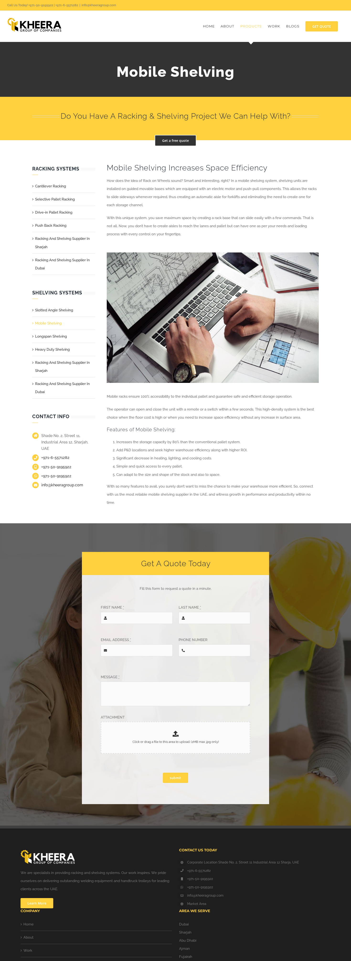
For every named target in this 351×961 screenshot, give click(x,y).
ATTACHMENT (113, 717)
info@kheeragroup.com (99, 5)
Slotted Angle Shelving (54, 310)
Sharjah (185, 932)
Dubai (184, 924)
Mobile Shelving (48, 323)
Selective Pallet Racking (55, 199)
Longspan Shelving (51, 336)
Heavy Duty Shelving (52, 349)
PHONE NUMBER (193, 640)
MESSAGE (110, 677)
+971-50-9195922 (56, 467)
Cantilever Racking (50, 186)
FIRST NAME (112, 607)
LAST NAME (190, 607)
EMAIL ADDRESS (116, 640)
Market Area (196, 904)
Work (27, 950)
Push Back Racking (50, 225)
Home (28, 924)
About (28, 937)
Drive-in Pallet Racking (53, 212)
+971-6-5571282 (55, 457)
